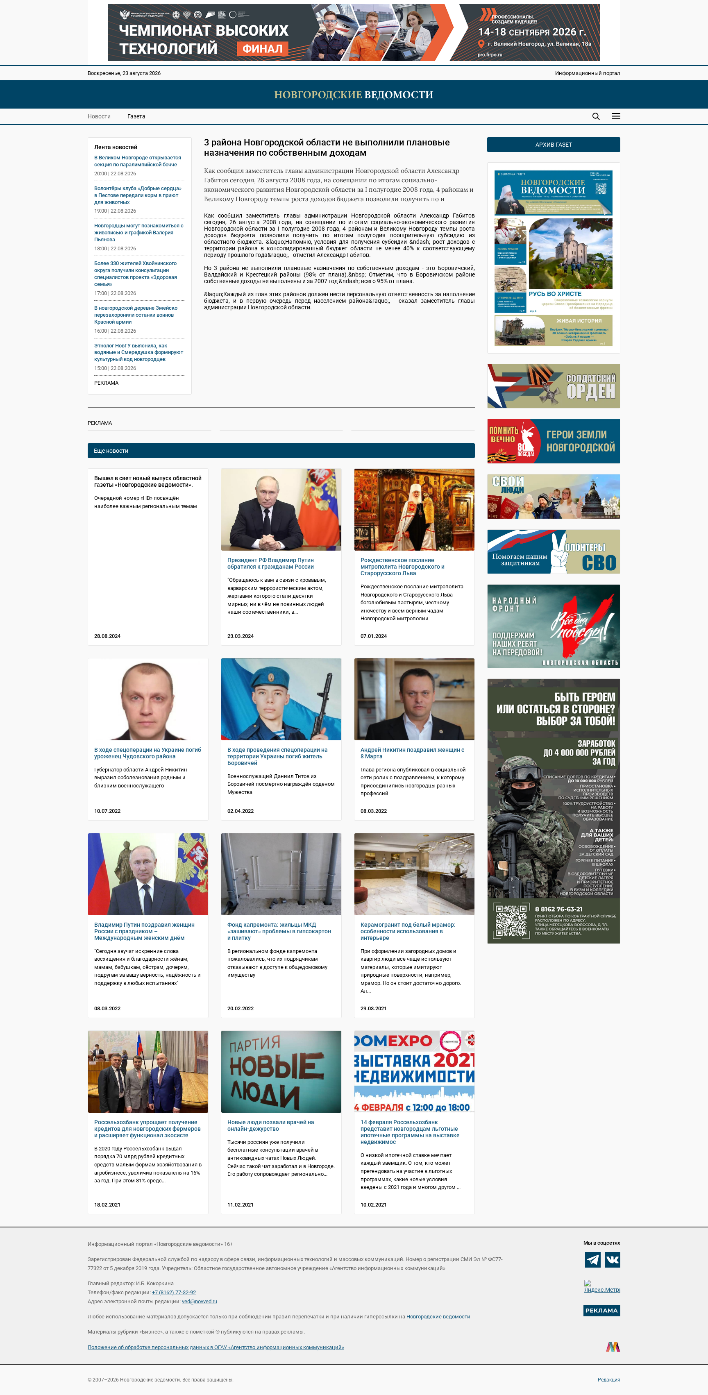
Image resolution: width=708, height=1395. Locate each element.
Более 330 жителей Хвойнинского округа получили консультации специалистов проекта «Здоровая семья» (135, 273)
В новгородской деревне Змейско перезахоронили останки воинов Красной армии (135, 315)
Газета (136, 116)
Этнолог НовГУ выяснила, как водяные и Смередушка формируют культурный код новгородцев (138, 353)
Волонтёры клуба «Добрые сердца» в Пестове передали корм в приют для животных (138, 195)
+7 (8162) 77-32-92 (174, 1292)
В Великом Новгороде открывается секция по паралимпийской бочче (137, 161)
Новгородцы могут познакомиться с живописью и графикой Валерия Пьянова (139, 232)
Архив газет (554, 144)
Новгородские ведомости (438, 1316)
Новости (99, 116)
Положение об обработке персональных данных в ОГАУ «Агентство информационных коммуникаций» (216, 1347)
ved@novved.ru (199, 1301)
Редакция (609, 1380)
